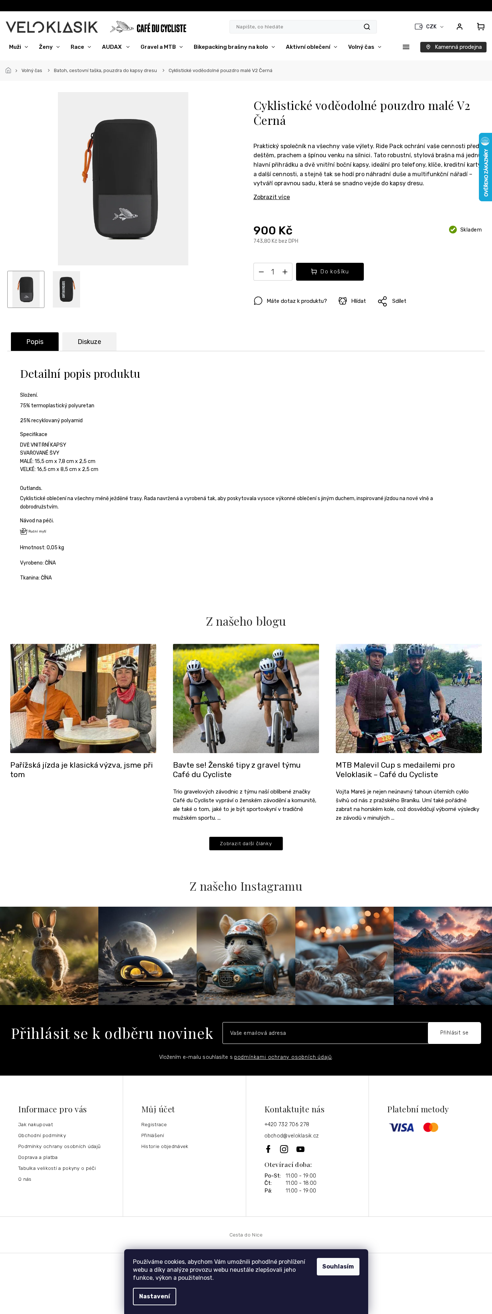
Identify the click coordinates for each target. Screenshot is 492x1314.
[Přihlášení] (459, 26)
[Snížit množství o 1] (261, 273)
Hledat (367, 26)
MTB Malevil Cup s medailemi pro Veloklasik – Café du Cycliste (395, 770)
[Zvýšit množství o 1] (285, 273)
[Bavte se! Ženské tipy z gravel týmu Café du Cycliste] (246, 697)
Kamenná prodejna (458, 47)
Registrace (154, 1124)
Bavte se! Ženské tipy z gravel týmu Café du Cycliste (237, 770)
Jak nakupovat (35, 1124)
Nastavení (154, 1296)
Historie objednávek (165, 1146)
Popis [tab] (34, 342)
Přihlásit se (454, 1033)
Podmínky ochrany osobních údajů (59, 1146)
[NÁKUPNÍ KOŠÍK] (479, 27)
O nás (25, 1179)
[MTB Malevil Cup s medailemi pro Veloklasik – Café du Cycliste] (409, 697)
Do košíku (334, 271)
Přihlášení (152, 1135)
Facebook (268, 1149)
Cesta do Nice (246, 1235)
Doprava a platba (38, 1157)
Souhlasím (338, 1266)
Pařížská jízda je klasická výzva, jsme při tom (81, 770)
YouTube (300, 1149)
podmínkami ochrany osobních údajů (283, 1057)
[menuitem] (18, 47)
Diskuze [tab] (89, 342)
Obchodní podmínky (42, 1135)
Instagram (284, 1149)
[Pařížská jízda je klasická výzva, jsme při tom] (83, 697)
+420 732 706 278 (287, 1124)
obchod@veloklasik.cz (291, 1136)
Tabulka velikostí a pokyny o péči (57, 1168)
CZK (432, 27)
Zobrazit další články (246, 843)
